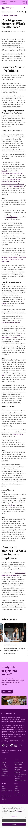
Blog (2, 786)
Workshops (4, 771)
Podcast (3, 788)
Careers (16, 790)
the (11, 182)
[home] (7, 8)
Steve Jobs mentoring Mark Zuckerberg (13, 257)
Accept (14, 824)
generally (4, 171)
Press (16, 788)
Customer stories (6, 795)
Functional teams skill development (20, 775)
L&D (2, 375)
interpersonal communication (10, 323)
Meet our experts (6, 797)
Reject (14, 820)
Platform (3, 762)
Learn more (23, 2)
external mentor (11, 217)
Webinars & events (6, 790)
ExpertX (3, 773)
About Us (17, 786)
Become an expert (19, 795)
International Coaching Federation (12, 173)
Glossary (3, 799)
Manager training (19, 762)
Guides (3, 793)
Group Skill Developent (4, 768)
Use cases (17, 778)
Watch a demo (5, 776)
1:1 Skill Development (5, 765)
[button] (24, 8)
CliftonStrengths (18, 434)
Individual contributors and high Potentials (20, 771)
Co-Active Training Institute (15, 186)
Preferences (14, 816)
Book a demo (7, 691)
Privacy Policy (19, 811)
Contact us (17, 793)
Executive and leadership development (18, 766)
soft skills (11, 505)
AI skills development (20, 780)
